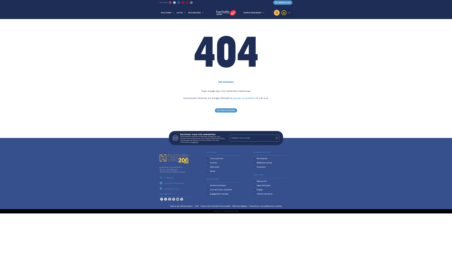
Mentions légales (239, 206)
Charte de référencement (181, 206)
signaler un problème (244, 98)
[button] (282, 2)
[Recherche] (277, 13)
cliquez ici (194, 142)
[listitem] (170, 2)
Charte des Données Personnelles (216, 206)
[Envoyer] (276, 138)
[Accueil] (226, 13)
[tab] (167, 13)
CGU (197, 206)
